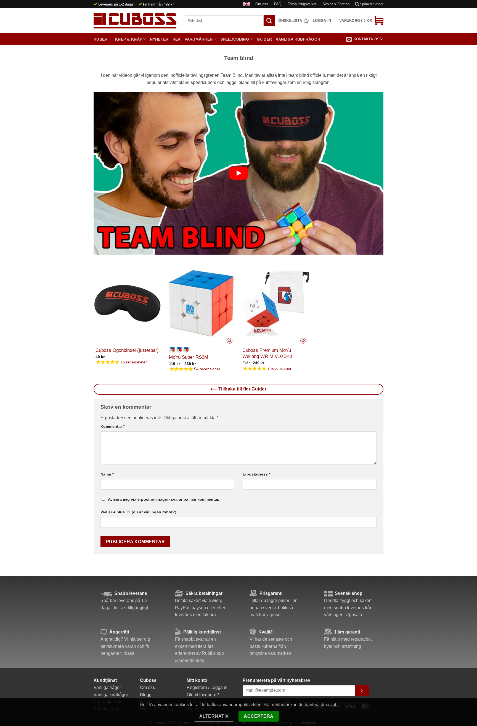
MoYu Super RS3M (188, 357)
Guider (264, 39)
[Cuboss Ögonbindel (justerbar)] (128, 303)
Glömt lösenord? (203, 694)
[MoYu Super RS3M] (201, 303)
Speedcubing (234, 39)
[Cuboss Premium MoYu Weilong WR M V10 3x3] (274, 303)
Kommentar (112, 426)
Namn (107, 474)
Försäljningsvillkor (302, 4)
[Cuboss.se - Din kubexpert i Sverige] (135, 20)
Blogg (146, 694)
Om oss (261, 4)
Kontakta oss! (368, 39)
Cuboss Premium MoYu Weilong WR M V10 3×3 (267, 353)
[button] (361, 21)
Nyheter (159, 39)
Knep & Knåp (128, 39)
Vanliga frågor (107, 687)
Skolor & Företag (335, 4)
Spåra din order (371, 4)
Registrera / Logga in (207, 687)
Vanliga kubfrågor (298, 39)
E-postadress (256, 474)
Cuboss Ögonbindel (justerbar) (127, 350)
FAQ (277, 4)
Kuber (100, 39)
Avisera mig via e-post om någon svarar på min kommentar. (163, 499)
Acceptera (258, 716)
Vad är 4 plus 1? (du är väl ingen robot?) (138, 512)
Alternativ (214, 716)
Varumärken (199, 39)
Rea (177, 39)
